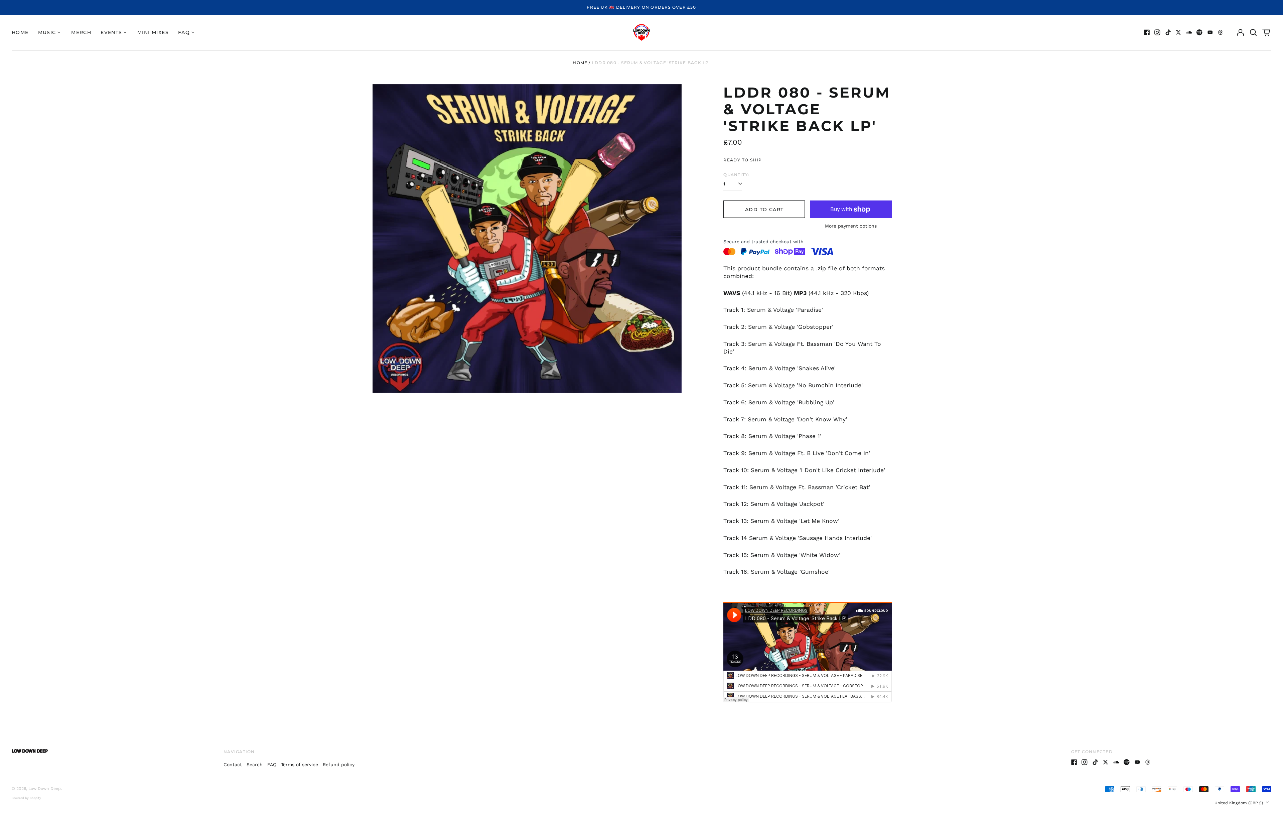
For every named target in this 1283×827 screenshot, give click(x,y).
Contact (233, 764)
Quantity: (736, 174)
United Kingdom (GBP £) (1239, 803)
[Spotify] (1199, 32)
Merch (81, 32)
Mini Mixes (153, 32)
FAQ (271, 764)
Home (20, 32)
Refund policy (338, 764)
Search (255, 764)
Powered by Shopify (26, 798)
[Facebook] (1147, 32)
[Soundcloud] (1189, 32)
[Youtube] (1210, 32)
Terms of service (299, 764)
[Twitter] (1178, 32)
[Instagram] (1157, 32)
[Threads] (1221, 32)
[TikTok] (1168, 32)
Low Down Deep (44, 788)
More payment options (851, 226)
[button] (1253, 32)
